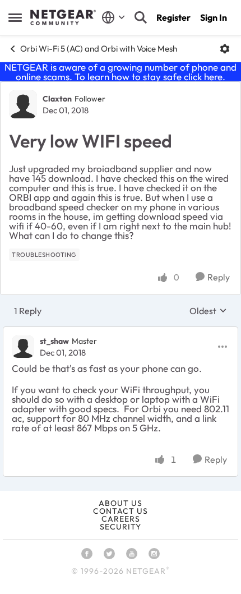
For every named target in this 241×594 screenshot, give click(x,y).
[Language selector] (113, 17)
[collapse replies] (120, 332)
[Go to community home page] (63, 17)
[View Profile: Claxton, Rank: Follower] (23, 104)
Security (120, 527)
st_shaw (54, 341)
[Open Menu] (225, 49)
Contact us (120, 511)
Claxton (57, 99)
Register (173, 17)
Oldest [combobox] (208, 310)
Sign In (213, 17)
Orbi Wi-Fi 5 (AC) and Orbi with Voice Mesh (98, 48)
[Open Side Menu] (15, 17)
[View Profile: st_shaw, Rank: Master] (23, 346)
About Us (120, 503)
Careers (120, 519)
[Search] (140, 17)
